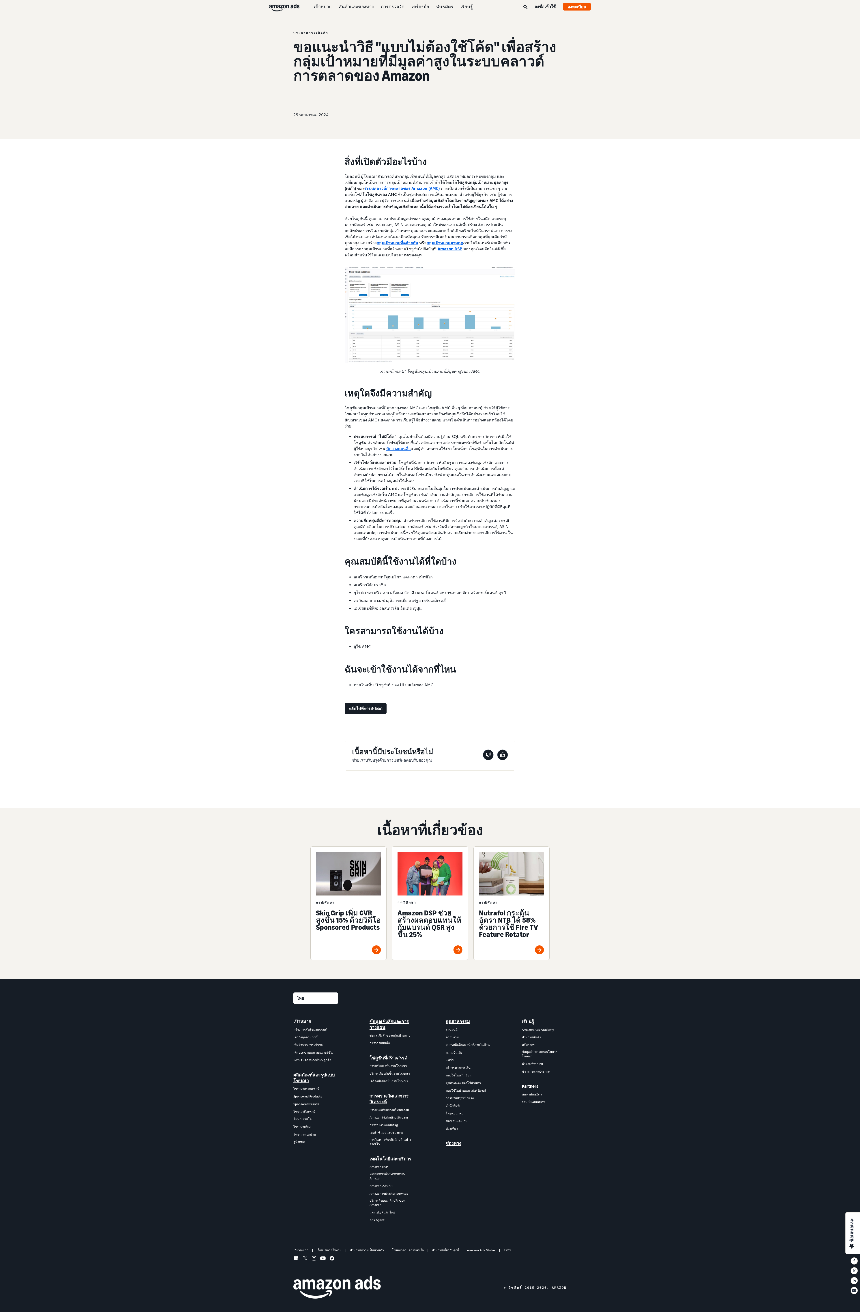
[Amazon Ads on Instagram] (314, 1259)
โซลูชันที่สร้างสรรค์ (388, 1058)
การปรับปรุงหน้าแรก (460, 1098)
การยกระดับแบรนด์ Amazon (389, 1110)
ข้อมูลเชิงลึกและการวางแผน (389, 1024)
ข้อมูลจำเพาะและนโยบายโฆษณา (539, 1054)
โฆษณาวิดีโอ (302, 1119)
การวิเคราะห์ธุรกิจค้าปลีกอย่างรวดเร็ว (390, 1142)
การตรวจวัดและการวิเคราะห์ (389, 1098)
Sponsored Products (307, 1096)
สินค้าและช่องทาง (356, 6)
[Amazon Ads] (280, 6)
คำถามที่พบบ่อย (532, 1064)
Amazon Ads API (381, 1186)
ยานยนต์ (452, 1029)
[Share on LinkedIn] (854, 1280)
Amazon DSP (450, 248)
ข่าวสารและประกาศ (536, 1071)
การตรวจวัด (392, 6)
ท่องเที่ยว (452, 1128)
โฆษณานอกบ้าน (304, 1134)
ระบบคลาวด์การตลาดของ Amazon (388, 1176)
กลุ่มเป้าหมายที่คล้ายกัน (397, 242)
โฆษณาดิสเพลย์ (304, 1111)
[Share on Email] (854, 1290)
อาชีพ (507, 1250)
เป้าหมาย (323, 6)
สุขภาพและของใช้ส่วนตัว (463, 1083)
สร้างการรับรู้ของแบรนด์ (310, 1029)
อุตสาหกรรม (458, 1021)
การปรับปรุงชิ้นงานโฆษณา (388, 1066)
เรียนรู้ (466, 6)
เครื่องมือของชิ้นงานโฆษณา (389, 1081)
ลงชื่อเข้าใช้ (545, 6)
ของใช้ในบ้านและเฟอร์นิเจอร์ (466, 1090)
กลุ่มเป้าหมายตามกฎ (445, 242)
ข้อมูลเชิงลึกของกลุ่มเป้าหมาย (390, 1035)
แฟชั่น (450, 1060)
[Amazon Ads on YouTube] (323, 1259)
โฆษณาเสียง (302, 1127)
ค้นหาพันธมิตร (532, 1094)
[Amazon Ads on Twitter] (305, 1259)
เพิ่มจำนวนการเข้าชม (308, 1045)
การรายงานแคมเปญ (384, 1125)
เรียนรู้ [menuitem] (528, 1021)
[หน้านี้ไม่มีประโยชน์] (488, 755)
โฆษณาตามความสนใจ (408, 1250)
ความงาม (452, 1037)
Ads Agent (377, 1220)
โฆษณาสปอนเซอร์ (306, 1089)
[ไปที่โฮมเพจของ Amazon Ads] (337, 1287)
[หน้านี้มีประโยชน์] (502, 755)
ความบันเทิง (454, 1052)
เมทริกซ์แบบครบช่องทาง (386, 1132)
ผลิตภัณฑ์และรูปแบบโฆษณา (314, 1077)
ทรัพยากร (528, 1045)
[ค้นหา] (525, 7)
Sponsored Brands (306, 1104)
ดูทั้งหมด (299, 1142)
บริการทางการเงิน (458, 1067)
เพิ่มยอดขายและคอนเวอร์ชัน (313, 1052)
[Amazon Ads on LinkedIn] (296, 1259)
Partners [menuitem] (530, 1086)
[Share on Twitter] (854, 1270)
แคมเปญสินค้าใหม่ (382, 1212)
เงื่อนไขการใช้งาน (329, 1250)
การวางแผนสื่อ (380, 1043)
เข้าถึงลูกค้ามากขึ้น (306, 1037)
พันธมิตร (444, 6)
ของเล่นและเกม (456, 1121)
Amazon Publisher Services (389, 1193)
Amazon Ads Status (481, 1250)
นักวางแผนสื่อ (398, 448)
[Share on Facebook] (854, 1261)
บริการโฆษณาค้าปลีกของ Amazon (387, 1202)
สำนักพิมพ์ (453, 1106)
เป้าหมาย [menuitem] (302, 1021)
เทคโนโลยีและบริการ (390, 1159)
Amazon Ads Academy (538, 1029)
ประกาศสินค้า (531, 1037)
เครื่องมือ (420, 6)
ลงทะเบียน (577, 6)
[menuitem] (315, 1120)
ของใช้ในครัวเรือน (458, 1075)
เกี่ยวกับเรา (300, 1250)
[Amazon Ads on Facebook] (332, 1259)
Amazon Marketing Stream (389, 1117)
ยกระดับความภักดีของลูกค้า (312, 1060)
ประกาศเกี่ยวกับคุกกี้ (445, 1250)
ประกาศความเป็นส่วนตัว (367, 1250)
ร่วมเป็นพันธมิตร (533, 1102)
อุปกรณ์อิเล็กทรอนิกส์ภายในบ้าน (468, 1045)
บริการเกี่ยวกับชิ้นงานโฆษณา (390, 1073)
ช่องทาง (453, 1143)
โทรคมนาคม (454, 1113)
